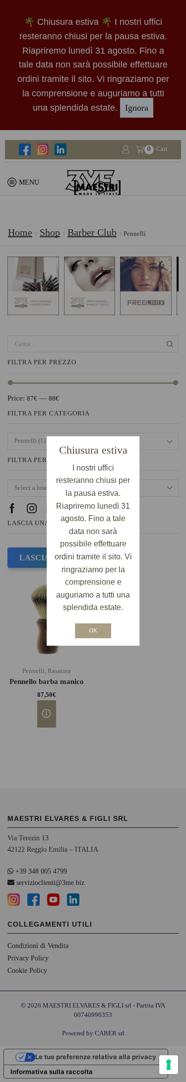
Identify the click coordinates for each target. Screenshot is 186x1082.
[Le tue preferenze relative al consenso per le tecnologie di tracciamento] (168, 1064)
